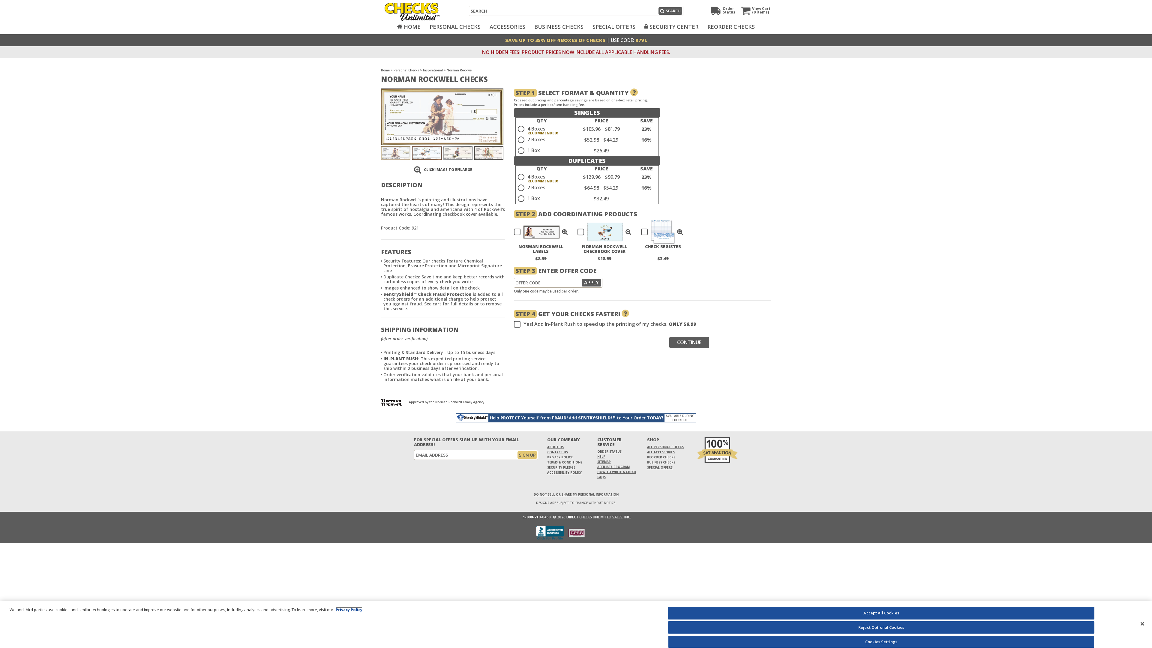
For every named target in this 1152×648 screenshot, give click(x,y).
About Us (555, 447)
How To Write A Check (616, 472)
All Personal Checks (665, 447)
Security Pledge (561, 467)
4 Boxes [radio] (536, 128)
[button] (565, 232)
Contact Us (557, 452)
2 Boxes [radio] (536, 139)
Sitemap (604, 462)
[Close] (1142, 623)
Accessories (507, 26)
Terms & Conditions (564, 462)
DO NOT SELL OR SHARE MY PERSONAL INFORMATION (576, 494)
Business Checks (559, 26)
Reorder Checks (731, 26)
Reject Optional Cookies (881, 627)
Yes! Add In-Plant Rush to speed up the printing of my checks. (610, 324)
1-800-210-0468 (536, 517)
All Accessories (661, 452)
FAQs (601, 477)
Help (601, 456)
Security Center (674, 26)
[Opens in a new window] (576, 533)
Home (412, 26)
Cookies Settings (881, 641)
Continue (689, 342)
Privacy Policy (560, 457)
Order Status (609, 451)
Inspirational (433, 70)
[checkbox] (538, 232)
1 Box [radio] (533, 150)
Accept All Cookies (881, 613)
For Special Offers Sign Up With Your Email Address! (466, 442)
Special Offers (613, 26)
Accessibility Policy (564, 472)
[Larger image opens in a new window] (442, 116)
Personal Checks (455, 26)
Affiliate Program (613, 467)
